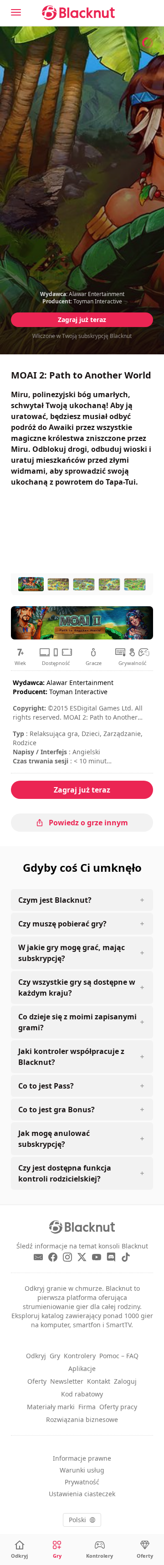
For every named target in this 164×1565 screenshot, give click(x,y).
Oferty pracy (118, 1406)
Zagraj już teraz (82, 319)
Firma (87, 1406)
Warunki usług (82, 1470)
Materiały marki (51, 1406)
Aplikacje (82, 1368)
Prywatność (82, 1482)
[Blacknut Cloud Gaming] (78, 12)
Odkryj (36, 1355)
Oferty (36, 1381)
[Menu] (16, 12)
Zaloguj (125, 1381)
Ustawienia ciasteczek (82, 1493)
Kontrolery (80, 1355)
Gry (55, 1355)
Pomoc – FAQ (118, 1355)
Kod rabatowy (82, 1394)
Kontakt (98, 1381)
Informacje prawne (82, 1458)
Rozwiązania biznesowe (82, 1419)
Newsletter (66, 1381)
